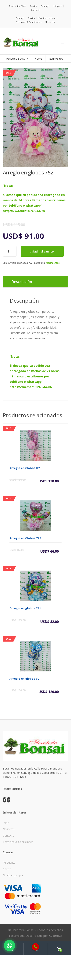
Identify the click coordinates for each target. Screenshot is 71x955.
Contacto (35, 10)
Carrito (33, 6)
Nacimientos (53, 263)
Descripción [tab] (21, 281)
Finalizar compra (46, 18)
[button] (63, 72)
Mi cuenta (50, 22)
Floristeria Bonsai (16, 58)
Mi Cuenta (9, 862)
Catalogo (45, 6)
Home (38, 58)
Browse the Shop (17, 6)
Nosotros (9, 829)
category (57, 6)
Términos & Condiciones (28, 22)
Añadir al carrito (42, 251)
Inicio (6, 823)
